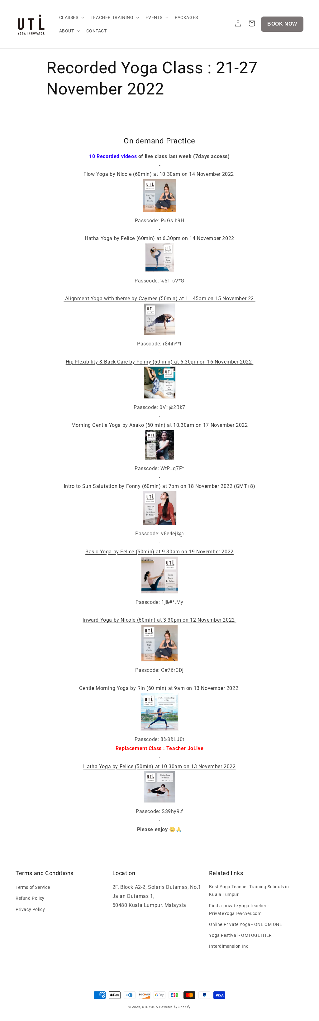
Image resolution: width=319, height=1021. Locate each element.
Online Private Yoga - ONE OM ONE (245, 924)
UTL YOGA (150, 1007)
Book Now (282, 23)
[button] (71, 17)
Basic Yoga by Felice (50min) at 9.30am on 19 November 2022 (159, 552)
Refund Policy (30, 898)
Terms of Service (33, 887)
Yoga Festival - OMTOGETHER (240, 935)
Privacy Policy (30, 909)
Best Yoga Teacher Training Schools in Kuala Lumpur (249, 890)
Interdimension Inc (228, 946)
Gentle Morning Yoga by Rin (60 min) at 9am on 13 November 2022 (159, 688)
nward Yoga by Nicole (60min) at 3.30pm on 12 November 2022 (160, 620)
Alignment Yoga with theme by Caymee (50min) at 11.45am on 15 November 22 (159, 298)
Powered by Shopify (175, 1007)
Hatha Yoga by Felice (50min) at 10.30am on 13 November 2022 (159, 766)
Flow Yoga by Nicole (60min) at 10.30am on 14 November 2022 (159, 174)
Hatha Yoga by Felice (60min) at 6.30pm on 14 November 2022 (159, 238)
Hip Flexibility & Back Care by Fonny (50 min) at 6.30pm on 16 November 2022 (160, 362)
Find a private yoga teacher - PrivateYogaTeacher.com (239, 909)
